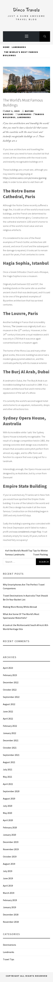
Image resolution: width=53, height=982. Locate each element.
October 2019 (9, 856)
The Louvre (17, 326)
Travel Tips (8, 959)
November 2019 (11, 849)
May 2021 (7, 776)
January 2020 (9, 834)
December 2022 (10, 682)
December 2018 (10, 914)
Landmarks (25, 114)
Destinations (9, 944)
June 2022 (8, 711)
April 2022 (8, 718)
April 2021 (8, 784)
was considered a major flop (27, 531)
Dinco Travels (26, 10)
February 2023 (10, 675)
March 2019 (8, 892)
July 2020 (7, 805)
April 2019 (8, 885)
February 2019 (10, 900)
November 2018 (11, 921)
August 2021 (9, 762)
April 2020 (8, 820)
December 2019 (10, 842)
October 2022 (9, 689)
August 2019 (9, 863)
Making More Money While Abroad (20, 606)
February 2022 (10, 725)
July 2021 (7, 769)
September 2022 (11, 696)
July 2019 (7, 871)
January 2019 (9, 907)
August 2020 (9, 798)
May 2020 (7, 812)
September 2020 (11, 791)
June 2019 (8, 878)
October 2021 (9, 747)
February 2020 (10, 827)
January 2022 (9, 733)
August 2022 (9, 704)
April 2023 (8, 667)
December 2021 (10, 740)
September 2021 (11, 754)
